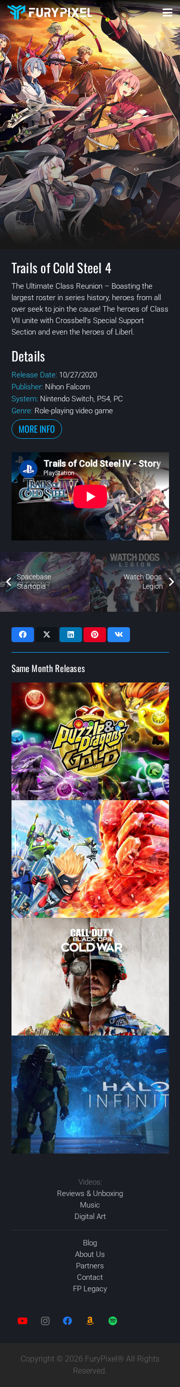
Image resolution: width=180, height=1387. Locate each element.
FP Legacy (90, 1288)
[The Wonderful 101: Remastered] (90, 859)
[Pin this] (95, 634)
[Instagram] (45, 1321)
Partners (90, 1265)
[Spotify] (113, 1321)
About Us (90, 1254)
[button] (167, 12)
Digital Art (90, 1216)
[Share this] (23, 634)
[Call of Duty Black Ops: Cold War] (90, 977)
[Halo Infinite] (90, 1094)
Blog (90, 1242)
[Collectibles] (90, 1321)
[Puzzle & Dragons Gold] (90, 741)
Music (90, 1205)
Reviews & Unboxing (90, 1193)
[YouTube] (23, 1321)
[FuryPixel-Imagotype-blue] (50, 12)
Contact (90, 1277)
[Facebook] (67, 1321)
